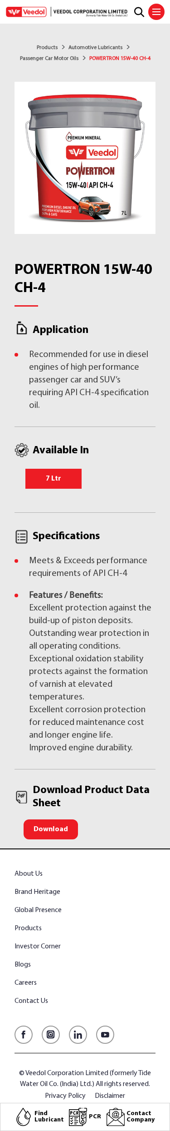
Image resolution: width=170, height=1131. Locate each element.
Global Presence (38, 910)
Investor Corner (38, 946)
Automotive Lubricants (95, 47)
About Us (29, 874)
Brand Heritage (37, 892)
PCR (95, 1117)
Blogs (23, 964)
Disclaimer (110, 1096)
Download (51, 829)
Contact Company (140, 1117)
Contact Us (31, 1001)
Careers (26, 983)
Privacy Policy (65, 1096)
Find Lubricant (49, 1117)
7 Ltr (53, 478)
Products (47, 47)
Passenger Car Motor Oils (49, 58)
